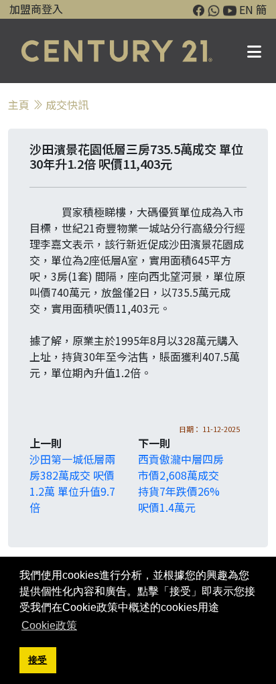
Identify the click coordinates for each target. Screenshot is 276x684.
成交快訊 (67, 104)
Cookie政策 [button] (49, 625)
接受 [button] (37, 660)
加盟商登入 (36, 9)
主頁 (18, 104)
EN (246, 9)
